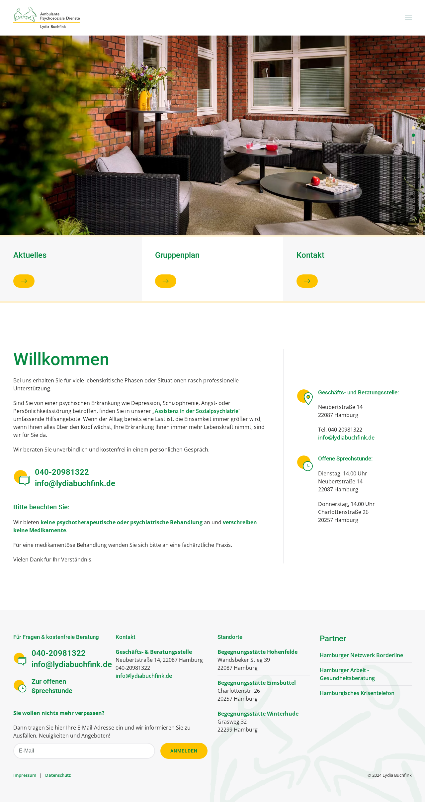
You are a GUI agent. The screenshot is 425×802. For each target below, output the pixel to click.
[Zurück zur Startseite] (46, 18)
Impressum (24, 775)
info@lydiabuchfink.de (75, 483)
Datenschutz (58, 775)
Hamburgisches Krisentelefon (357, 693)
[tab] (413, 128)
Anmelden (184, 750)
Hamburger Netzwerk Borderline (361, 655)
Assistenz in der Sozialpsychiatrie (196, 411)
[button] (408, 18)
